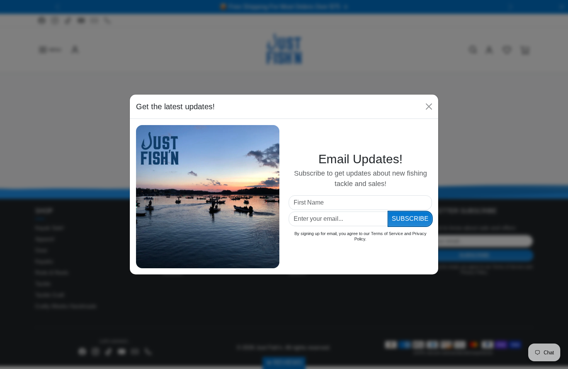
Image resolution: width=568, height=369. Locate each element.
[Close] (429, 106)
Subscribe (410, 218)
